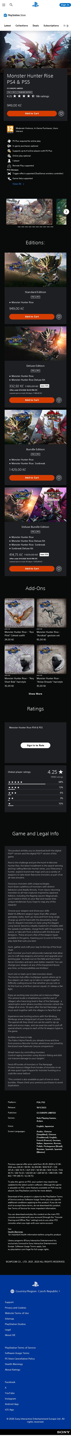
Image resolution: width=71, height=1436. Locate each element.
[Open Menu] (3, 5)
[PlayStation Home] (35, 4)
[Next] (66, 211)
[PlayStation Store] (15, 15)
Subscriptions (51, 25)
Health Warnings (15, 1232)
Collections (22, 25)
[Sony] (63, 1434)
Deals (36, 25)
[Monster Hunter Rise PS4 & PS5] (29, 212)
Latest (7, 25)
